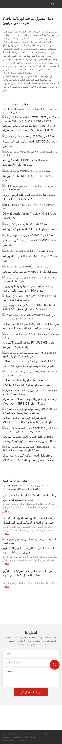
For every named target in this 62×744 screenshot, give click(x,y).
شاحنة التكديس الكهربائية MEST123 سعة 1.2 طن (30, 258)
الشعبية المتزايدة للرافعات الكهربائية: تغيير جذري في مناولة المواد (28, 550)
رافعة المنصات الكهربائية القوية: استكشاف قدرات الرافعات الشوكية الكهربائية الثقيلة (28, 520)
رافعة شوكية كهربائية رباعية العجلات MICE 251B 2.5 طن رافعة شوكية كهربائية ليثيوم (29, 363)
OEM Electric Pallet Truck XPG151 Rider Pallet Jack (29, 216)
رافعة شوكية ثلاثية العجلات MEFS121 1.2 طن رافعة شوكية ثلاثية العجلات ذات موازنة (30, 326)
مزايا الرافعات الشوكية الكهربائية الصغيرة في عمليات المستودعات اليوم (30, 497)
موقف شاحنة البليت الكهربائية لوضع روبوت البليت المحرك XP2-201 (28, 197)
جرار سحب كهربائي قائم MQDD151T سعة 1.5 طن (29, 242)
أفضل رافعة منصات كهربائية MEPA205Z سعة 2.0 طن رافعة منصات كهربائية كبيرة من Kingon (30, 439)
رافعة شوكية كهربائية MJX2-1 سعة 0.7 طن (29, 229)
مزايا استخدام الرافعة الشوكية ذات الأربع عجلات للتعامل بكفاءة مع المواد (27, 573)
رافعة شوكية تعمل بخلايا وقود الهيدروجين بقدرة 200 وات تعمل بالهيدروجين (27, 288)
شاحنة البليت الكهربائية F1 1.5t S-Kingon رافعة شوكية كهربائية (28, 345)
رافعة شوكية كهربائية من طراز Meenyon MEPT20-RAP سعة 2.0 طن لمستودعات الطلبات (28, 458)
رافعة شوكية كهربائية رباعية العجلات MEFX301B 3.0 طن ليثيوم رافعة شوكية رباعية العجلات (27, 420)
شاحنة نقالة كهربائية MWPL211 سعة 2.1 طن (29, 271)
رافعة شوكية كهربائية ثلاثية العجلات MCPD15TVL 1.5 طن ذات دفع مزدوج (26, 382)
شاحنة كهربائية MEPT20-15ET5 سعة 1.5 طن (28, 178)
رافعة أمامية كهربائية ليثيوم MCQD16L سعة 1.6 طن (29, 144)
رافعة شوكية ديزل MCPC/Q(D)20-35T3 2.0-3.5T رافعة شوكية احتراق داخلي (28, 307)
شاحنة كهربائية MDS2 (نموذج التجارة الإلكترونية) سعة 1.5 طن (25, 162)
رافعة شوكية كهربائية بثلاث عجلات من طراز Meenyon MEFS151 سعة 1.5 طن (29, 401)
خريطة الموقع (32, 740)
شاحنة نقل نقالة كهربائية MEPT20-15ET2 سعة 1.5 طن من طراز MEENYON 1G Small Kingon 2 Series (30, 128)
